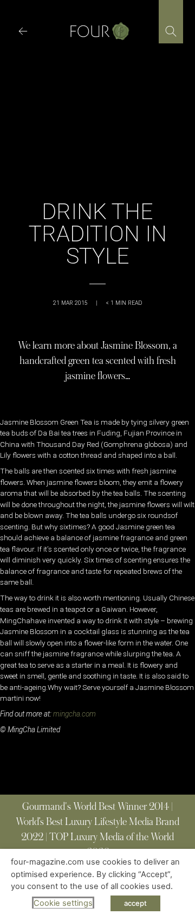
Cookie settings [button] (63, 903)
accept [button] (135, 903)
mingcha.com (74, 713)
